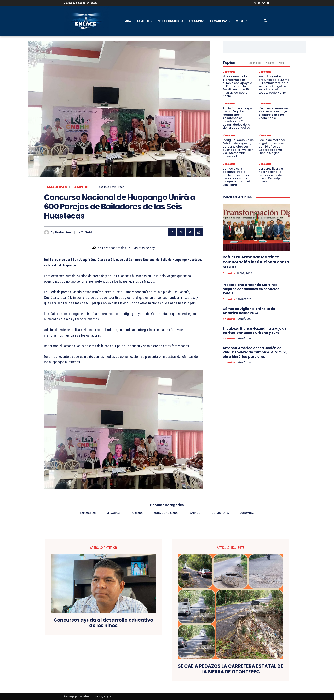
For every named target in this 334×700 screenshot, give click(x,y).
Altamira (229, 273)
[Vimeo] (263, 3)
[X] (259, 3)
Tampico (80, 187)
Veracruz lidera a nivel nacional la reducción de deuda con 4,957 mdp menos (273, 175)
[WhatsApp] (199, 232)
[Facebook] (250, 3)
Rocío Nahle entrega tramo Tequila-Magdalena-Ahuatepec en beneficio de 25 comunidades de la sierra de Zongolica (237, 118)
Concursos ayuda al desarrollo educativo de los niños (103, 623)
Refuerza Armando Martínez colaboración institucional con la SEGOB (256, 262)
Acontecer (255, 62)
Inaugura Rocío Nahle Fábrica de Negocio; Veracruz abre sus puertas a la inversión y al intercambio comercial (238, 148)
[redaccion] (47, 232)
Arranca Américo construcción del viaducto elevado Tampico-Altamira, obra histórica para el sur (255, 352)
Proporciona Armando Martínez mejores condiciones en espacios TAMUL (251, 289)
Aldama (270, 62)
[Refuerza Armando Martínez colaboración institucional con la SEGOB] (256, 227)
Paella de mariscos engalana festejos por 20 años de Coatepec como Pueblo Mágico (272, 146)
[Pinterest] (190, 232)
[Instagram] (255, 3)
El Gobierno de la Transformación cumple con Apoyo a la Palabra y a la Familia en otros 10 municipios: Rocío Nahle (237, 86)
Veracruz (229, 71)
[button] (265, 21)
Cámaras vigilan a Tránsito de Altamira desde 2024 (249, 310)
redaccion (63, 232)
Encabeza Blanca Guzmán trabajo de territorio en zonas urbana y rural (254, 330)
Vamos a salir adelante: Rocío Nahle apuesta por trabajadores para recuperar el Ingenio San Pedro (237, 177)
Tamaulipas (55, 187)
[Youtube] (268, 3)
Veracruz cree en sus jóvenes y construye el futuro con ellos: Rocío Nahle (273, 113)
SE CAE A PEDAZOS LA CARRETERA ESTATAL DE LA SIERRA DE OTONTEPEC (230, 669)
